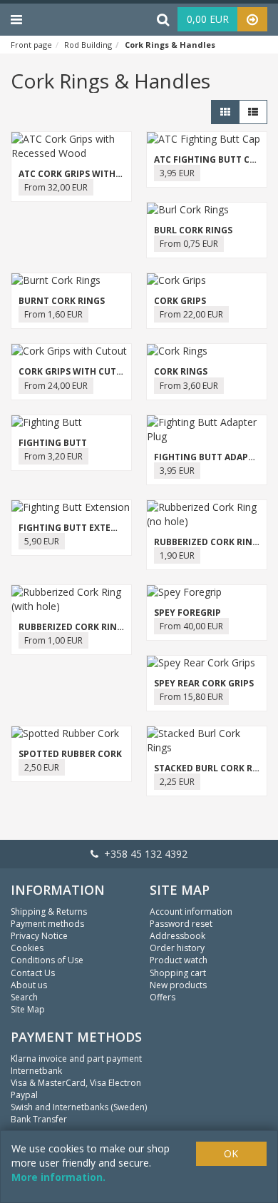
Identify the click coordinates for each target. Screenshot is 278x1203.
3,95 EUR (177, 173)
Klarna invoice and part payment (76, 1058)
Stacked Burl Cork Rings (214, 768)
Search (24, 997)
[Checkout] (252, 19)
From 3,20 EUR (53, 456)
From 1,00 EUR (53, 640)
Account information (191, 911)
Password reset (181, 924)
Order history (177, 948)
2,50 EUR (41, 767)
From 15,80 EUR (191, 697)
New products (178, 985)
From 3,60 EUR (189, 386)
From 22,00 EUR (191, 314)
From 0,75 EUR (189, 244)
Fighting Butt (53, 443)
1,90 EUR (177, 555)
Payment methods (47, 924)
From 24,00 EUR (56, 386)
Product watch (178, 960)
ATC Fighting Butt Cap (207, 159)
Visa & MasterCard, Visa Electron (76, 1083)
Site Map (28, 1009)
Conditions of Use (47, 960)
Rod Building (88, 44)
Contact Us (33, 973)
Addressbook (177, 936)
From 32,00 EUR (56, 187)
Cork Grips (180, 301)
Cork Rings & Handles (170, 44)
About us (29, 985)
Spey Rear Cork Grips (204, 683)
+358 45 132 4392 (142, 854)
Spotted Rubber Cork (70, 754)
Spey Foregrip (187, 612)
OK (231, 1153)
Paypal (24, 1095)
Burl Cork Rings (193, 230)
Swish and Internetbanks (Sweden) (79, 1107)
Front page (31, 44)
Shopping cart (178, 973)
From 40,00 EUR (191, 626)
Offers (162, 997)
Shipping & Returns (49, 911)
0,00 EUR (208, 19)
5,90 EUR (41, 541)
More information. (58, 1177)
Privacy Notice (39, 936)
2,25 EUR (177, 782)
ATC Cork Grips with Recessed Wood (105, 174)
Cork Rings (180, 371)
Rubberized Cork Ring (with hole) (100, 627)
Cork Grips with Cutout (77, 371)
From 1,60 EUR (53, 314)
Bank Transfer (39, 1119)
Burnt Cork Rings (62, 301)
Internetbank (36, 1071)
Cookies (27, 948)
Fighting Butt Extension (79, 528)
